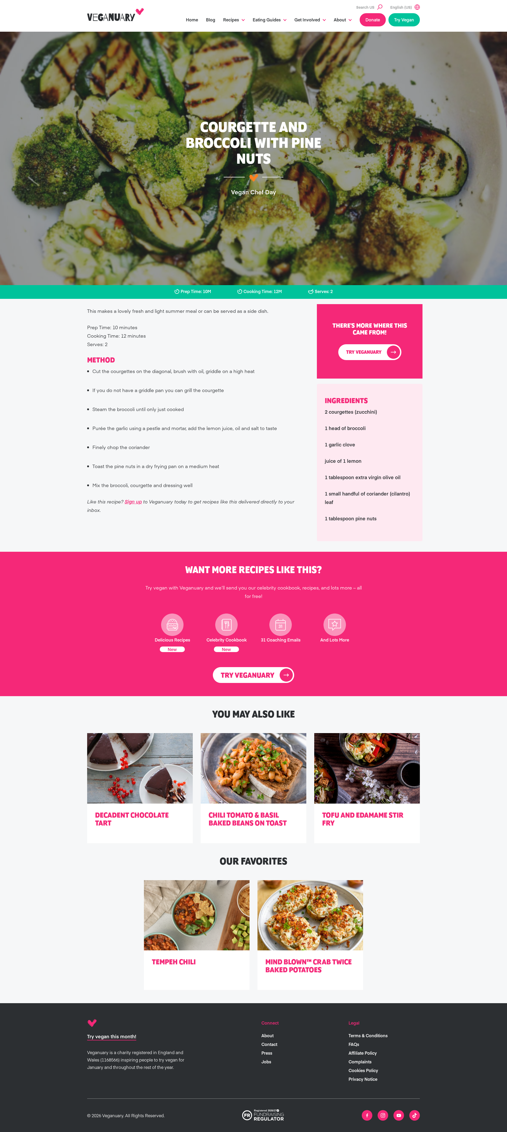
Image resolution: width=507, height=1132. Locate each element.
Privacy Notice (363, 1079)
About (340, 19)
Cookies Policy (363, 1070)
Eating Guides (267, 19)
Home (192, 19)
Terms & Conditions (368, 1035)
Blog (210, 19)
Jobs (266, 1061)
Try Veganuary (364, 352)
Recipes (231, 19)
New (172, 649)
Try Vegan (404, 19)
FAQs (354, 1044)
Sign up (133, 501)
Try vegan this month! (111, 1036)
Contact (269, 1044)
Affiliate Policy (363, 1053)
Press (266, 1053)
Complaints (360, 1061)
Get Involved (307, 19)
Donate (372, 19)
